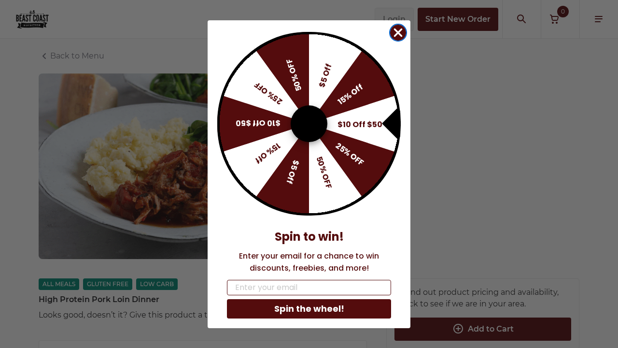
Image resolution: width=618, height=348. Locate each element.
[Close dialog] (398, 32)
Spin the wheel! (309, 309)
